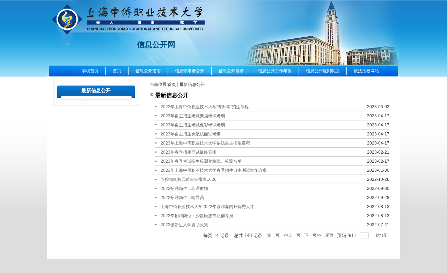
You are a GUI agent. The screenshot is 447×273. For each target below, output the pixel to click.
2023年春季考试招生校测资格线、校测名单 (201, 161)
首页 (172, 84)
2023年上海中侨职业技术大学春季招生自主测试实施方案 (214, 170)
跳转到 (382, 235)
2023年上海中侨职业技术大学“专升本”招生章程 (205, 106)
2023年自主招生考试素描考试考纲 (193, 115)
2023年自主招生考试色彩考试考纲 (193, 125)
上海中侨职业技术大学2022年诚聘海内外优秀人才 (207, 206)
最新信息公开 (192, 84)
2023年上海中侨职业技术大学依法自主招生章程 (205, 143)
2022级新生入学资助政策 (184, 224)
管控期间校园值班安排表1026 (189, 179)
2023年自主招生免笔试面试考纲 (191, 134)
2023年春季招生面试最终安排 (189, 152)
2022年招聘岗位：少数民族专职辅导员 (197, 215)
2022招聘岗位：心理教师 (184, 188)
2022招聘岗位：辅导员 (182, 197)
